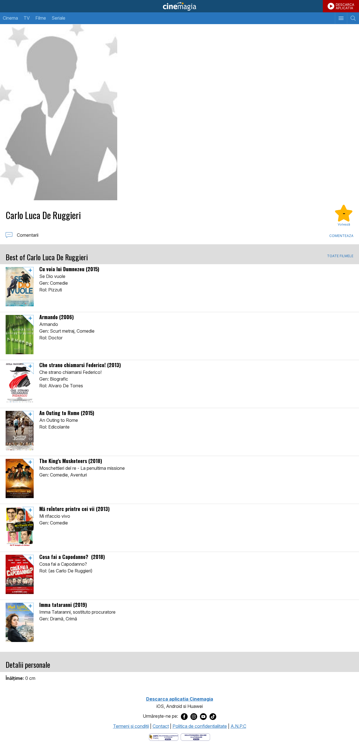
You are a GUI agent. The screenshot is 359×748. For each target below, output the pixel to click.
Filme (40, 18)
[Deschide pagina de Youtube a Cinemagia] (203, 716)
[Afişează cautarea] (353, 18)
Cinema (10, 18)
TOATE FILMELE (340, 256)
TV (27, 18)
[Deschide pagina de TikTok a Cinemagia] (213, 716)
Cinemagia (179, 6)
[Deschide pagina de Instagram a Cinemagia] (193, 716)
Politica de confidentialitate (199, 726)
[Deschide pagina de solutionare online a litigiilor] (195, 736)
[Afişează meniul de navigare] (341, 18)
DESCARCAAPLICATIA (345, 6)
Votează (344, 224)
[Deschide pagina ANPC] (163, 736)
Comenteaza (341, 236)
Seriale (58, 18)
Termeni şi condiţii (131, 726)
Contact (161, 726)
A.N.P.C (238, 726)
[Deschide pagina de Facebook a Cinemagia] (184, 716)
